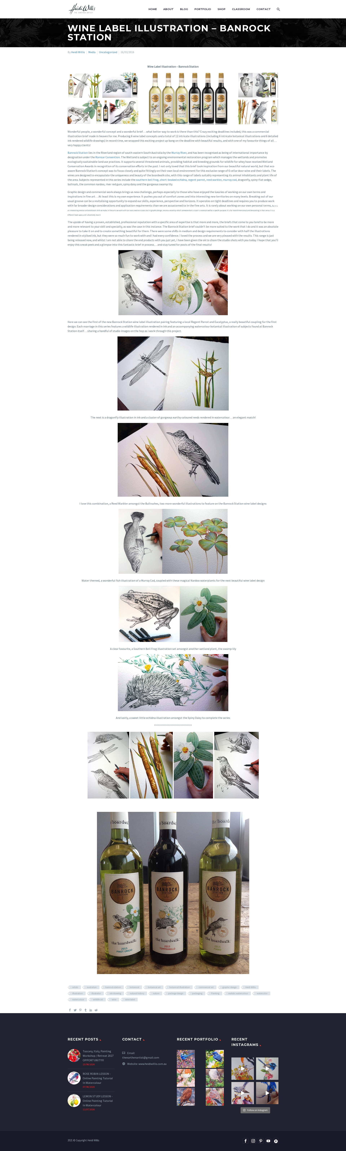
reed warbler (214, 179)
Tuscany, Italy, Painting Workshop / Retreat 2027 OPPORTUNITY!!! (98, 1055)
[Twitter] (75, 1010)
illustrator (96, 993)
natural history (137, 993)
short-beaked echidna (173, 179)
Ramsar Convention (107, 157)
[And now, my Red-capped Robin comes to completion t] (242, 1068)
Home (152, 9)
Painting (215, 993)
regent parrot (196, 179)
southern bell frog (147, 179)
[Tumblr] (85, 1010)
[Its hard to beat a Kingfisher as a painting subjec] (267, 1093)
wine (114, 999)
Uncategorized (108, 52)
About (168, 9)
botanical (134, 987)
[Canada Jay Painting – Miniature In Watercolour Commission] (215, 1078)
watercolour (78, 999)
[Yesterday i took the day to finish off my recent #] (267, 1068)
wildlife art (98, 999)
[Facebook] (69, 1010)
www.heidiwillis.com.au (152, 1064)
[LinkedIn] (90, 1010)
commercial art (206, 987)
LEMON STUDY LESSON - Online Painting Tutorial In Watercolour (98, 1100)
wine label (130, 999)
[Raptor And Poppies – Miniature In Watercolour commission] (215, 1097)
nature (156, 993)
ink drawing (115, 993)
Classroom (241, 9)
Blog (184, 9)
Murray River (179, 152)
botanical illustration (179, 987)
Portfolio (202, 9)
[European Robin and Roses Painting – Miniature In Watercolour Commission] (186, 1078)
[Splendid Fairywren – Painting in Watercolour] (186, 1059)
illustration (77, 993)
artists (75, 987)
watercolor (262, 993)
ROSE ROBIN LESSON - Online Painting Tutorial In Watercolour (98, 1078)
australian (92, 987)
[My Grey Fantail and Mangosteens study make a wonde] (242, 1093)
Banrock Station (78, 152)
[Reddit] (96, 1010)
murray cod (230, 179)
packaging (197, 993)
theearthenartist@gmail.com (140, 1057)
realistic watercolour (238, 993)
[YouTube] (268, 1141)
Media (92, 52)
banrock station (113, 987)
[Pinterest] (80, 1010)
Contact (263, 9)
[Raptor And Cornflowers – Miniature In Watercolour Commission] (186, 1097)
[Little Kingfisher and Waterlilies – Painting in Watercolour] (215, 1059)
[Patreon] (276, 1141)
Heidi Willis (78, 52)
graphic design (229, 987)
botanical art (154, 987)
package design (175, 993)
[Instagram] (253, 1141)
